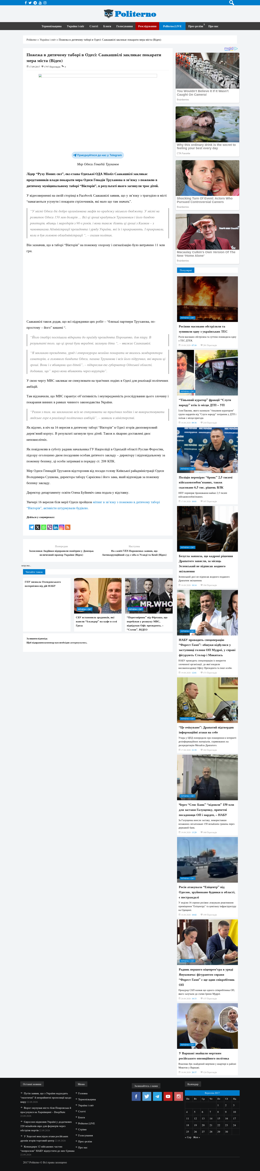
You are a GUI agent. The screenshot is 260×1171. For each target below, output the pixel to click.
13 (203, 1118)
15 (218, 1118)
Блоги (107, 26)
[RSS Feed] (67, 525)
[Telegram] (31, 525)
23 (226, 1125)
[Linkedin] (55, 525)
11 (187, 1118)
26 (195, 1131)
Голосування (124, 26)
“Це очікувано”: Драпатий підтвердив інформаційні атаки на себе (206, 730)
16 (226, 1118)
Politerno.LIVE (172, 26)
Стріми (82, 1129)
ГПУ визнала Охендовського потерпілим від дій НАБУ (43, 584)
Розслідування (147, 26)
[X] (37, 525)
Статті (93, 26)
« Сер (188, 1137)
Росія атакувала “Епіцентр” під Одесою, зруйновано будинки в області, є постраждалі (207, 892)
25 (187, 1131)
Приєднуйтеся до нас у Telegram (99, 155)
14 (211, 1118)
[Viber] (49, 525)
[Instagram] (61, 525)
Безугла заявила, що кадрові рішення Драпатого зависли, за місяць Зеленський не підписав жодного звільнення (206, 563)
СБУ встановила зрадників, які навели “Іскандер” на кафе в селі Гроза (96, 621)
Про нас (213, 26)
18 (187, 1125)
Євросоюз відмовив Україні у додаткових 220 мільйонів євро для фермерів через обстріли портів (46, 1126)
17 (234, 1118)
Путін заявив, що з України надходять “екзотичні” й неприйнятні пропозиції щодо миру (45, 1097)
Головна (83, 1093)
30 (226, 1131)
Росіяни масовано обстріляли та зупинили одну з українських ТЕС (203, 329)
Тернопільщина (52, 26)
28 (211, 1131)
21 (211, 1125)
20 (203, 1125)
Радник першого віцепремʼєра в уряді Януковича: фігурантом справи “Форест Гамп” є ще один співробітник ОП (207, 977)
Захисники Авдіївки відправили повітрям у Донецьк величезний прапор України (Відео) (61, 553)
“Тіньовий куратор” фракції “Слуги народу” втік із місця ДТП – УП (205, 402)
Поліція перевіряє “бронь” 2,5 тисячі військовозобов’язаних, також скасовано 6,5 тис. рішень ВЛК (205, 482)
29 (218, 1131)
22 (218, 1125)
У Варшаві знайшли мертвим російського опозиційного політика (204, 1055)
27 (203, 1131)
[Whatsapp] (43, 525)
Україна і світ (75, 26)
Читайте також (34, 572)
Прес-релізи (195, 26)
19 (195, 1125)
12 (195, 1118)
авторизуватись (78, 642)
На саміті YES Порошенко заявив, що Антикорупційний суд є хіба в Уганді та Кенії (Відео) (134, 553)
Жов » (196, 1137)
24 (234, 1125)
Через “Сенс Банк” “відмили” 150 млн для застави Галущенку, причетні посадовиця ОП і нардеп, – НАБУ (206, 809)
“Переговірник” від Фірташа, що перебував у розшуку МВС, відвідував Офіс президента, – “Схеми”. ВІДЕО (147, 623)
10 (234, 1112)
